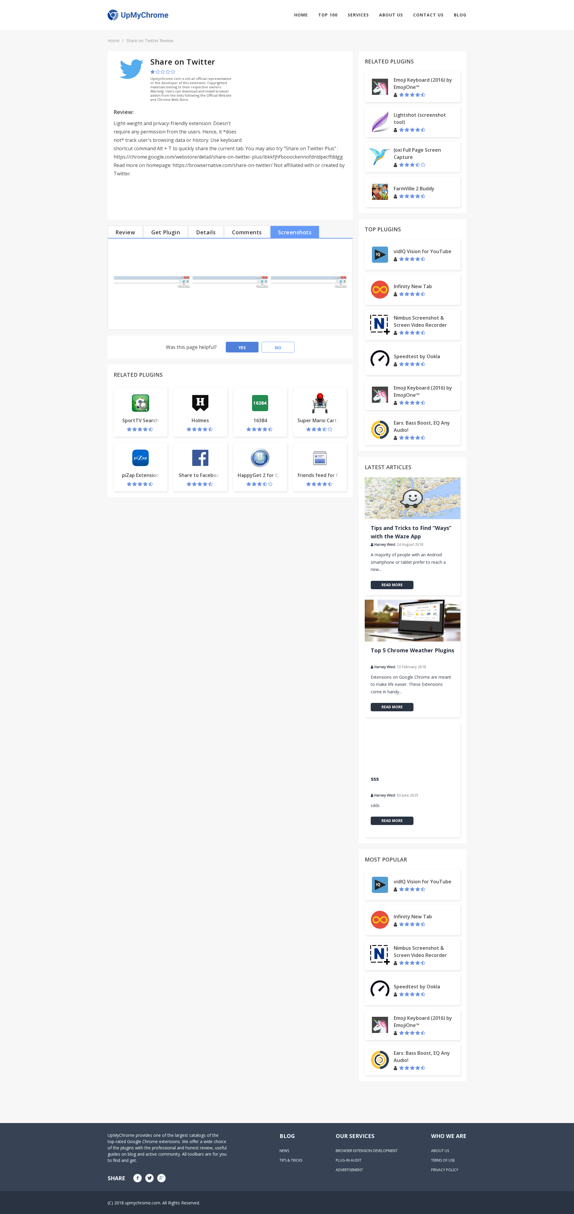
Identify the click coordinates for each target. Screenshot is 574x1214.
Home (301, 15)
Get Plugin (165, 232)
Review (125, 232)
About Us (391, 15)
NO (278, 347)
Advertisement (349, 1169)
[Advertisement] (296, 99)
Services (358, 15)
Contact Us (428, 15)
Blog (460, 15)
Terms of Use (443, 1160)
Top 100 (328, 15)
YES (242, 347)
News (284, 1150)
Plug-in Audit (348, 1160)
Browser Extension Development (367, 1150)
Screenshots (295, 232)
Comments (247, 232)
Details (206, 232)
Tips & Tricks (291, 1160)
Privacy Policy (444, 1169)
